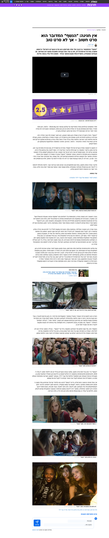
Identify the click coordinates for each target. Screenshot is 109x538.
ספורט (82, 1)
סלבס (65, 1)
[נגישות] (2, 2)
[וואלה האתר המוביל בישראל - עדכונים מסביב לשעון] (94, 2)
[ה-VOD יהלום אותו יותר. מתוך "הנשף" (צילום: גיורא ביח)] (64, 411)
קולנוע (69, 5)
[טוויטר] (17, 5)
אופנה (32, 1)
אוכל (55, 1)
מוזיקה (74, 5)
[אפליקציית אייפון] (19, 5)
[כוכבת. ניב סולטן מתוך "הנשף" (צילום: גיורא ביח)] (64, 444)
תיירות (44, 1)
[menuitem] (87, 2)
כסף (60, 1)
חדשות (88, 1)
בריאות (50, 1)
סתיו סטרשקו (93, 510)
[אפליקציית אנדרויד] (21, 5)
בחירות (76, 1)
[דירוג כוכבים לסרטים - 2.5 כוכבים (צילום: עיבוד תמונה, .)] (64, 110)
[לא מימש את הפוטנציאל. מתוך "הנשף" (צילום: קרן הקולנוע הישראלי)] (64, 485)
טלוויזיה (83, 5)
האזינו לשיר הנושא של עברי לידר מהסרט (83, 178)
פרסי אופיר (70, 510)
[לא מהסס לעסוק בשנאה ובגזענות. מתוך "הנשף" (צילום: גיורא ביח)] (64, 197)
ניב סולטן (82, 510)
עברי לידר (61, 510)
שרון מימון (76, 510)
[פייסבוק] (14, 5)
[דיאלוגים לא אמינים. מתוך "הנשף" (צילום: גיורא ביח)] (64, 353)
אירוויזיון (79, 5)
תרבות (70, 1)
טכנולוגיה (38, 1)
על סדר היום (63, 5)
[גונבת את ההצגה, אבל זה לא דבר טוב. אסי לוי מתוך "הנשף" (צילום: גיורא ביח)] (64, 297)
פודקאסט (56, 5)
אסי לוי (65, 510)
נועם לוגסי (87, 510)
